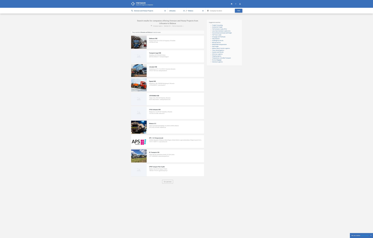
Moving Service (216, 42)
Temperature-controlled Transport (221, 58)
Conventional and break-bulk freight (222, 33)
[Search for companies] (232, 4)
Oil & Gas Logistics (217, 54)
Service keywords (177, 26)
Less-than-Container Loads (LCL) (221, 31)
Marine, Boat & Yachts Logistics (221, 48)
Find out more (364, 235)
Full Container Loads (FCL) (219, 29)
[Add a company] (236, 4)
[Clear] (165, 11)
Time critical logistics (218, 50)
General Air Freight (217, 27)
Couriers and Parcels (218, 52)
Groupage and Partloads (218, 37)
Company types (157, 26)
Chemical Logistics (217, 62)
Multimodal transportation (219, 44)
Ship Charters (216, 38)
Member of (167, 26)
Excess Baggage (216, 60)
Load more (168, 182)
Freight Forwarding (217, 25)
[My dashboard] (240, 4)
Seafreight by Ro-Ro (217, 40)
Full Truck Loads (216, 35)
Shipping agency (216, 56)
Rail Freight (215, 46)
